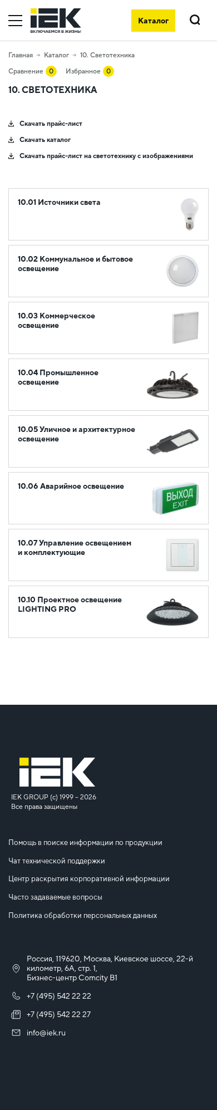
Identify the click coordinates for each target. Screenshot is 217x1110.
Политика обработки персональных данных (82, 915)
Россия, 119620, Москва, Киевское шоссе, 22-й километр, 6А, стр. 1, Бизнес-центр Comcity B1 (110, 968)
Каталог (56, 55)
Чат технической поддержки (56, 861)
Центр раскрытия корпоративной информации (89, 879)
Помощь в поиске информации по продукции (85, 842)
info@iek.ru (46, 1032)
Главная (20, 55)
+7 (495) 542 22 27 (59, 1014)
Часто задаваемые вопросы (55, 897)
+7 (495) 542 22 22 (59, 995)
